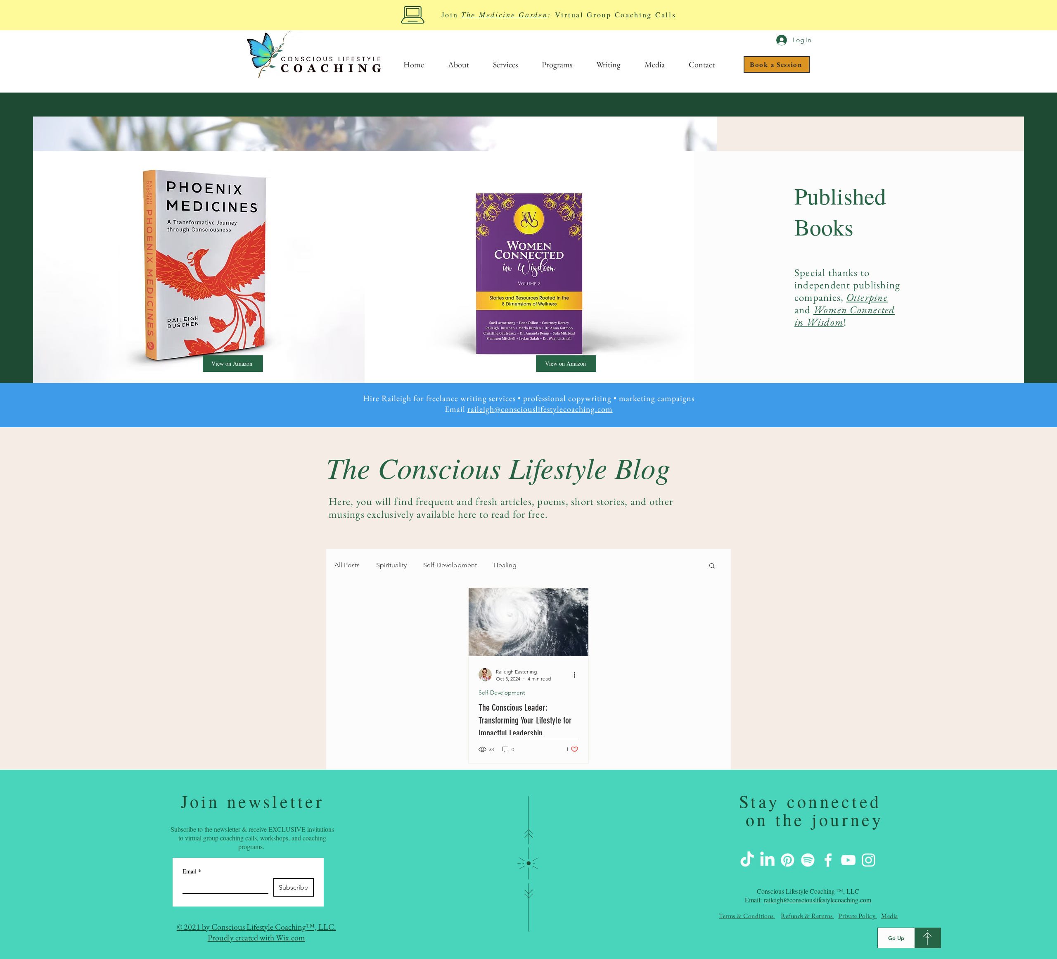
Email (191, 871)
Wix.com (290, 937)
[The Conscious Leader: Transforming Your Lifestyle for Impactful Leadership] (528, 622)
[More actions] (577, 675)
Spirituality (391, 565)
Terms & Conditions (747, 915)
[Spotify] (808, 860)
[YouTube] (848, 860)
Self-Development (450, 565)
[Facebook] (828, 860)
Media (889, 915)
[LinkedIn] (767, 860)
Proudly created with (242, 937)
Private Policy (857, 915)
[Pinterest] (787, 860)
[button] (712, 566)
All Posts (347, 565)
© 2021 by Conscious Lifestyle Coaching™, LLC (255, 926)
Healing (505, 565)
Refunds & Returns (807, 915)
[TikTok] (747, 860)
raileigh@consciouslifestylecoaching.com (540, 405)
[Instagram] (868, 860)
